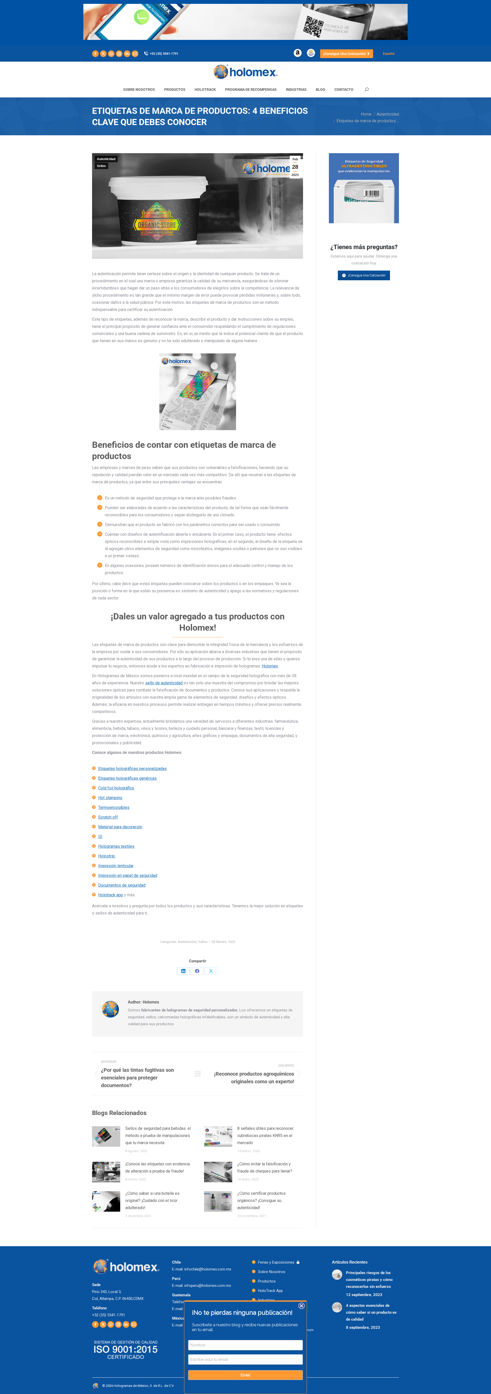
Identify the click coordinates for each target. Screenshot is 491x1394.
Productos (267, 1281)
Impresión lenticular (115, 865)
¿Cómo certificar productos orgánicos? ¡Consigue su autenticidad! (261, 1200)
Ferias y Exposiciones (276, 1262)
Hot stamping (110, 797)
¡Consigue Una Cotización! (367, 275)
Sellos (101, 166)
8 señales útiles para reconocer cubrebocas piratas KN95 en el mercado (265, 1135)
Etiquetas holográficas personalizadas (132, 768)
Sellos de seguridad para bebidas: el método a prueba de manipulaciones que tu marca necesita (158, 1135)
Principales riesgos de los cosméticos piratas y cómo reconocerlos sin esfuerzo (369, 1279)
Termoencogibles (113, 807)
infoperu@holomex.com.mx (207, 1285)
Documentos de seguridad (122, 885)
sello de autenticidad (164, 683)
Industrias (266, 1300)
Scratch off (108, 817)
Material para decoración (120, 826)
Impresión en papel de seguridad (127, 875)
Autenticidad (106, 159)
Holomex (270, 666)
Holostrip (107, 856)
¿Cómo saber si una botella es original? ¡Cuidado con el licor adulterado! (152, 1200)
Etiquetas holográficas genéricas (127, 778)
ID (100, 836)
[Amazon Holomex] (298, 52)
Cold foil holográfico (116, 788)
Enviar (245, 1375)
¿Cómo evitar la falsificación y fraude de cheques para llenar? (264, 1168)
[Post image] (106, 1136)
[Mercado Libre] (311, 52)
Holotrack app (110, 895)
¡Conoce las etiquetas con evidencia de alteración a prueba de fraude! (157, 1168)
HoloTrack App (270, 1290)
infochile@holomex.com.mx (207, 1269)
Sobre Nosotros (271, 1271)
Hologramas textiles (116, 846)
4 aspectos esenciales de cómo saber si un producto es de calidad (371, 1312)
